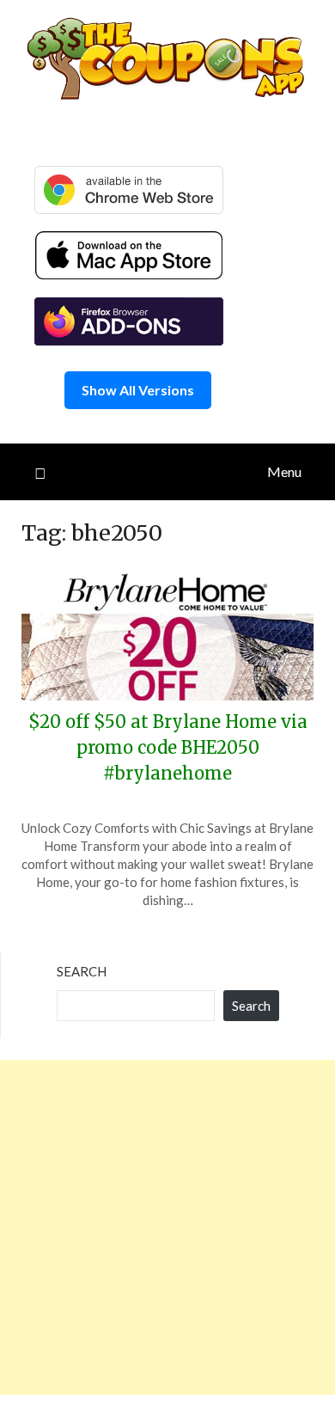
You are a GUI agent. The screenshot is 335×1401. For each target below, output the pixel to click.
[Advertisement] (167, 1227)
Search (82, 971)
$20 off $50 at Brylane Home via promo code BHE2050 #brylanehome (168, 747)
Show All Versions (138, 390)
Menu (284, 471)
